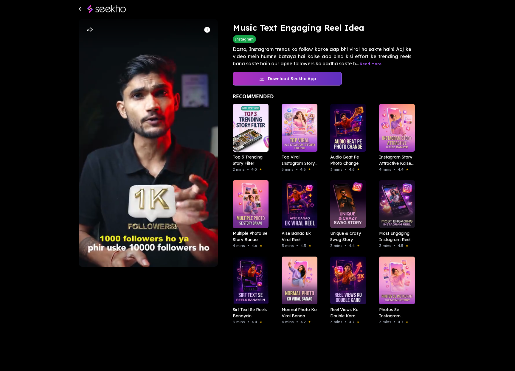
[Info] (207, 30)
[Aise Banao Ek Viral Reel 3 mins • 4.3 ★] (298, 204)
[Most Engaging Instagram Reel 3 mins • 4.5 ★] (395, 204)
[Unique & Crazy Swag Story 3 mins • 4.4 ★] (346, 204)
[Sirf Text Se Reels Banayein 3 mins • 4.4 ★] (249, 280)
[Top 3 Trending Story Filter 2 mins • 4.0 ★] (249, 128)
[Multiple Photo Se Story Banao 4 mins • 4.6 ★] (249, 204)
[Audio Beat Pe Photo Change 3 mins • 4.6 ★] (346, 128)
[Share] (89, 30)
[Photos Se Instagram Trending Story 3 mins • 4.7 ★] (395, 280)
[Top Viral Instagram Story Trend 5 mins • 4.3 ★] (298, 128)
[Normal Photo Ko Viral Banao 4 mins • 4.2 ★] (298, 280)
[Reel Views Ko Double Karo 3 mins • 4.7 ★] (346, 280)
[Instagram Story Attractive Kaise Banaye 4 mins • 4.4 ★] (395, 128)
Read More (370, 63)
